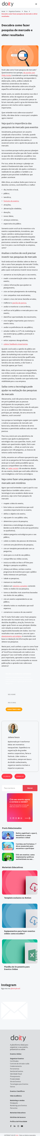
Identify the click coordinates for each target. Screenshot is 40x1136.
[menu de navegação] (36, 4)
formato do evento (11, 201)
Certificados (14, 1061)
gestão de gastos (19, 303)
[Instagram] (18, 1126)
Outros (12, 1087)
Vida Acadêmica (16, 1096)
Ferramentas (14, 1069)
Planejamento (15, 1076)
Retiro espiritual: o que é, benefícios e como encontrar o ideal (26, 835)
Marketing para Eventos (18, 1105)
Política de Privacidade (18, 1121)
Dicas (26, 11)
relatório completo (20, 586)
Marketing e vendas (17, 1100)
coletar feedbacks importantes (16, 344)
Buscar (30, 788)
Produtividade (15, 1079)
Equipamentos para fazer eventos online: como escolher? (19, 932)
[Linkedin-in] (14, 1126)
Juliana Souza (15, 41)
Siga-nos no (10, 988)
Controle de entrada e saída (19, 1064)
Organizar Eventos (15, 11)
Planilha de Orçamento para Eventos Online (17, 967)
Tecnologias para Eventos (19, 1084)
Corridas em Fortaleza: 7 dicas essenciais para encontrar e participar (26, 846)
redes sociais (13, 468)
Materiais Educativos (18, 1113)
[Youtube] (22, 1126)
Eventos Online (15, 1054)
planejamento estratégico (12, 636)
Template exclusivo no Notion (17, 897)
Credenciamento (16, 1066)
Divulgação (14, 1103)
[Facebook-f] (11, 1126)
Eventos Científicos (17, 1091)
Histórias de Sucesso (18, 1117)
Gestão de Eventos (16, 1071)
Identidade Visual (16, 1074)
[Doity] (8, 4)
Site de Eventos (15, 1081)
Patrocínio (13, 1108)
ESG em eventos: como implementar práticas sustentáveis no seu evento (25, 857)
